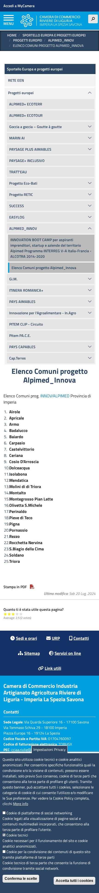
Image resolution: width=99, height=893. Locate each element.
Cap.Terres (17, 358)
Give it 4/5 (17, 614)
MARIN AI (17, 138)
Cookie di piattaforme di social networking (39, 813)
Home (12, 35)
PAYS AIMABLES (22, 301)
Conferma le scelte (21, 879)
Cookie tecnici (17, 835)
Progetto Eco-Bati (23, 183)
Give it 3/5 (13, 614)
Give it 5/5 (21, 614)
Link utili (53, 668)
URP (56, 638)
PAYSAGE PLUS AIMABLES (30, 149)
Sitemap (32, 653)
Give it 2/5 (9, 614)
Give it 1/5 (5, 614)
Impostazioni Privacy (49, 749)
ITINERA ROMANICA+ (26, 290)
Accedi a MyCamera (19, 6)
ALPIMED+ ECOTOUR (26, 115)
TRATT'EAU (18, 172)
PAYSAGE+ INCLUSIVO (27, 160)
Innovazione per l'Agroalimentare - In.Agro (42, 313)
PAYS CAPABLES (22, 347)
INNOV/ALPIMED (55, 396)
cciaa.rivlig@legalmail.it (29, 749)
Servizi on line (68, 653)
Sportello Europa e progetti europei (54, 35)
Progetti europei (27, 40)
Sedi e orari (26, 638)
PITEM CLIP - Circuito (26, 324)
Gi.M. (13, 279)
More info (20, 803)
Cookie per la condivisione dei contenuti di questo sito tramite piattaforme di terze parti (46, 854)
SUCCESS (16, 206)
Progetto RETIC (21, 194)
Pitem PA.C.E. (20, 335)
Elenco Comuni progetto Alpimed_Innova (44, 267)
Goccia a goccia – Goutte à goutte (35, 126)
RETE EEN (16, 80)
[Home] (51, 20)
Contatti (81, 638)
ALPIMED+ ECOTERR (25, 104)
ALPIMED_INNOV (61, 40)
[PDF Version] (32, 587)
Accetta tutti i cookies (74, 881)
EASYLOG (16, 217)
